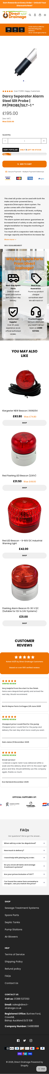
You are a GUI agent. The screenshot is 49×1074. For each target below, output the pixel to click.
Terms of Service (15, 954)
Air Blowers (11, 936)
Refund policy (13, 968)
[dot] (23, 80)
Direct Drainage (22, 1062)
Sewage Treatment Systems (22, 908)
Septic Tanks (12, 922)
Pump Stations (13, 929)
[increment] (44, 140)
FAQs (8, 976)
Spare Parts (12, 915)
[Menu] (44, 15)
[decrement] (5, 140)
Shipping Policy (14, 961)
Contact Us (11, 983)
